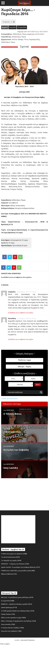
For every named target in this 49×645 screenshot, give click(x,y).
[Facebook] (4, 257)
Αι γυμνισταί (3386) (7, 601)
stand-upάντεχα (12, 431)
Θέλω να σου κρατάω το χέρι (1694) (13, 618)
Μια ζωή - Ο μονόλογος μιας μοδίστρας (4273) (17, 597)
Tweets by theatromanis (9, 399)
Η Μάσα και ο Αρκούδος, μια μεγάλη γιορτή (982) (18, 571)
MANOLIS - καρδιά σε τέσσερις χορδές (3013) (16, 604)
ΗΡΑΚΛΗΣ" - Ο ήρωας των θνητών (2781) (15, 564)
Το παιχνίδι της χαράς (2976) (11, 560)
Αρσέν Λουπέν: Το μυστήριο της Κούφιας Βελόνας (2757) (20, 567)
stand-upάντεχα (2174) (9, 607)
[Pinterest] (15, 257)
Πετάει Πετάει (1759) (8, 614)
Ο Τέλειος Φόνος (12, 413)
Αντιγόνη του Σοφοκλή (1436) (11, 631)
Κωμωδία (12, 27)
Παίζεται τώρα (24, 360)
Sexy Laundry (10, 467)
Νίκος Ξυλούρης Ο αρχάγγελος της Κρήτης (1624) (18, 621)
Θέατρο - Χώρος (24, 366)
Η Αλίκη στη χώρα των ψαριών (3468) (14, 554)
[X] (10, 257)
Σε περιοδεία (21, 27)
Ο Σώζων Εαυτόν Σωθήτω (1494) (12, 628)
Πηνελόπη (12, 318)
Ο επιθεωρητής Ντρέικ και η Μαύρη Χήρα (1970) (17, 611)
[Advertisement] (18, 494)
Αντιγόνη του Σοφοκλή (16, 449)
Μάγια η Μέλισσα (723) (9, 574)
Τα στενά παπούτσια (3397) (10, 557)
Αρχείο (4, 27)
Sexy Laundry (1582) (8, 624)
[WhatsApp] (20, 257)
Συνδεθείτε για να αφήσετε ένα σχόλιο (20, 313)
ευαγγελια (11, 292)
